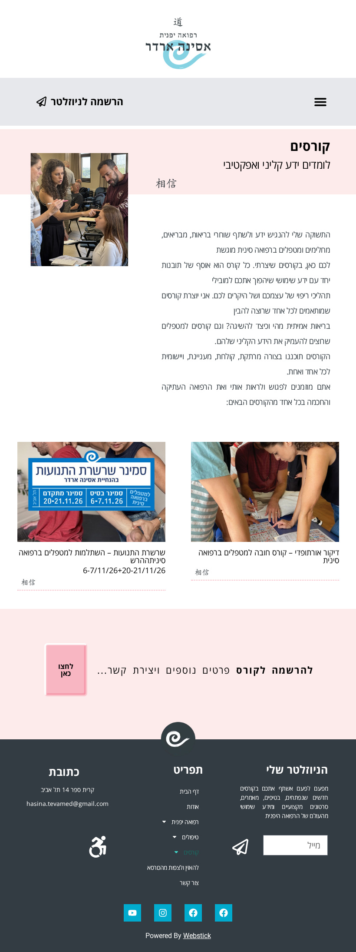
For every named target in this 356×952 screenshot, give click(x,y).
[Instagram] (162, 913)
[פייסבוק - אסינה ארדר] (193, 913)
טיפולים (190, 837)
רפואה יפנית (185, 822)
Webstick (197, 936)
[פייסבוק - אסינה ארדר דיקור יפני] (223, 913)
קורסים (191, 852)
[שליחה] (240, 846)
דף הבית (189, 791)
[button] (320, 101)
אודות (193, 806)
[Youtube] (132, 913)
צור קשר (189, 883)
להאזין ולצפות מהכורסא (173, 867)
